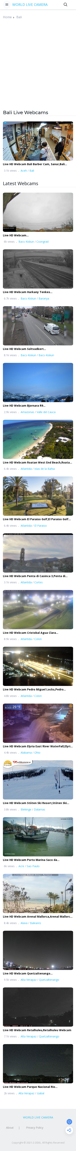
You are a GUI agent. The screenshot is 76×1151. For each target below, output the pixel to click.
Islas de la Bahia (44, 469)
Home (7, 17)
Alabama (26, 752)
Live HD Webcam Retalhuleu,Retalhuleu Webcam (37, 1030)
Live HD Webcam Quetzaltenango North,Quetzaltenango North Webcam (30, 974)
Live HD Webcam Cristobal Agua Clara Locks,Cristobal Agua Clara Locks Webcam (33, 633)
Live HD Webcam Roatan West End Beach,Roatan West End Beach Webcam (37, 463)
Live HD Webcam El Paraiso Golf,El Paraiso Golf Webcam (35, 519)
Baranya (44, 298)
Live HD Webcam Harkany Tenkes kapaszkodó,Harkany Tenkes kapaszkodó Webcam (32, 292)
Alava (24, 923)
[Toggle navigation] (7, 4)
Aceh (24, 170)
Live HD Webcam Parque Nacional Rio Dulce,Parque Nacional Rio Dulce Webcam (32, 1087)
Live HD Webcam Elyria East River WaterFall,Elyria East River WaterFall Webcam (37, 746)
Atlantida (26, 469)
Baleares (35, 923)
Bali (19, 17)
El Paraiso (40, 525)
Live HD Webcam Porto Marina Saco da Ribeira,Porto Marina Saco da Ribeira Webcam (35, 860)
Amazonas (27, 412)
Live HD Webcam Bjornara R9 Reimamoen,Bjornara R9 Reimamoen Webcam (35, 406)
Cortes (38, 582)
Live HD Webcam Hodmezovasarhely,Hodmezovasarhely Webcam (37, 235)
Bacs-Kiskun (26, 241)
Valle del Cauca (46, 412)
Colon (38, 639)
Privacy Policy (34, 1127)
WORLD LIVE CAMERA (30, 4)
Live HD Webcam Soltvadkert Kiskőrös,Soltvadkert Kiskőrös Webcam (30, 349)
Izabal (40, 1093)
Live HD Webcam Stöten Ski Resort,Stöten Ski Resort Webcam (35, 803)
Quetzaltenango (49, 980)
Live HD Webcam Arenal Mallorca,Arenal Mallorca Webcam (37, 917)
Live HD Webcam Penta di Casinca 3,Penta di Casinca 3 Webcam (34, 576)
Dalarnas (39, 809)
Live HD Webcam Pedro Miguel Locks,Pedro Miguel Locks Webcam (33, 690)
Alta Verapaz (28, 980)
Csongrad (42, 241)
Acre (21, 866)
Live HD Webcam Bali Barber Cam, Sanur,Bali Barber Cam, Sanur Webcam (34, 164)
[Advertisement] (38, 71)
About (10, 1127)
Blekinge (26, 809)
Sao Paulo (33, 866)
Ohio (37, 752)
